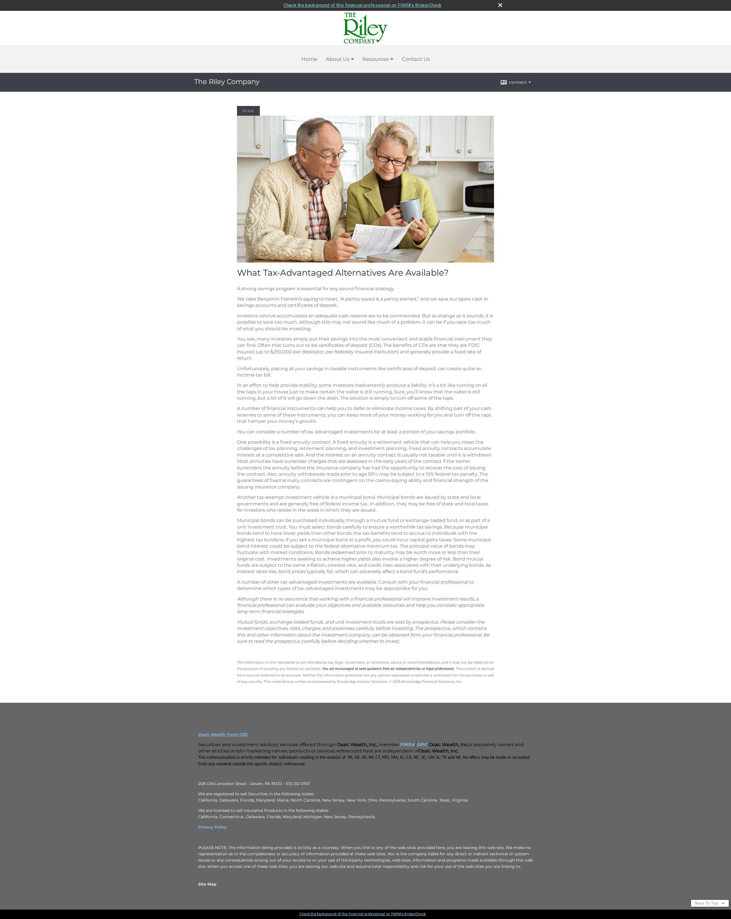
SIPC (422, 744)
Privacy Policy (212, 827)
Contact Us (416, 59)
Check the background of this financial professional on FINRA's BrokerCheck (362, 5)
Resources (375, 59)
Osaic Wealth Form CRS (223, 734)
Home (309, 59)
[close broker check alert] (500, 5)
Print (248, 110)
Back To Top (707, 903)
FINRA (407, 744)
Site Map (207, 884)
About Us (338, 59)
